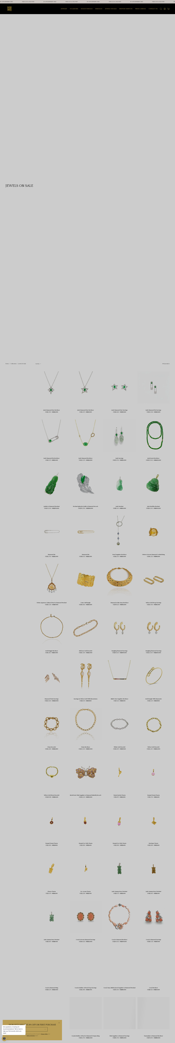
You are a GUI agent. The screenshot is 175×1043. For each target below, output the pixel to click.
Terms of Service (31, 1035)
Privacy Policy (44, 1034)
